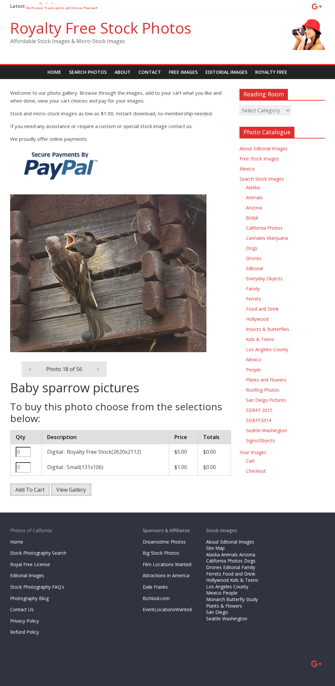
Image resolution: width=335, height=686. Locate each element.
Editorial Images (226, 72)
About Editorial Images (263, 148)
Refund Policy (24, 632)
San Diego (217, 612)
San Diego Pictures (266, 400)
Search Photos (88, 72)
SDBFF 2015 (259, 410)
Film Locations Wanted (167, 564)
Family (253, 289)
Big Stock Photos (161, 553)
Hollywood (257, 319)
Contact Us (22, 609)
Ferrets (253, 299)
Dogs (251, 248)
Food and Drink (262, 309)
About (123, 72)
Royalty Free (271, 72)
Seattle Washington (266, 430)
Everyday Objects (264, 278)
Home (54, 72)
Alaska (253, 187)
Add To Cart (29, 489)
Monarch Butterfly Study (232, 599)
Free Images (183, 72)
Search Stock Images (261, 179)
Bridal (252, 218)
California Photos (264, 228)
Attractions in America (166, 575)
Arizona (254, 207)
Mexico (247, 169)
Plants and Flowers (266, 380)
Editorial (254, 268)
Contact (149, 72)
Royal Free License (30, 564)
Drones (254, 258)
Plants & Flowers (224, 606)
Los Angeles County (267, 349)
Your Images (252, 452)
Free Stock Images (259, 158)
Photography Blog (29, 598)
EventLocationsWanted (167, 609)
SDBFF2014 (258, 420)
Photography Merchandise (54, 6)
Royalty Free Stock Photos (100, 28)
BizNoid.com (156, 598)
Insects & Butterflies (267, 329)
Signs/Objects (260, 440)
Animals (254, 197)
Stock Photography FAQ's (37, 587)
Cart (250, 461)
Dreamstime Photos (164, 542)
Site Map (215, 548)
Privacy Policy (24, 621)
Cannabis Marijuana (267, 238)
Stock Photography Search (38, 553)
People (253, 370)
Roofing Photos (262, 390)
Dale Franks (155, 587)
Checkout (256, 471)
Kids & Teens (260, 339)
